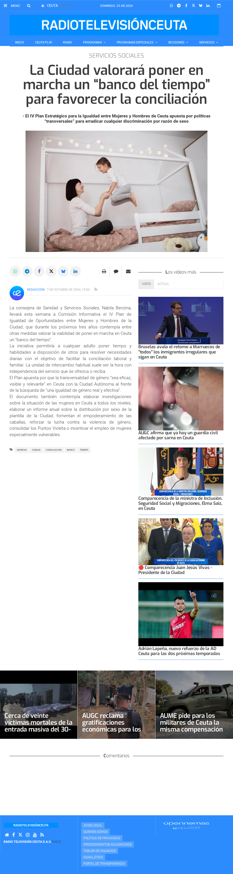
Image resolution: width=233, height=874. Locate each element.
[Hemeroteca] (218, 5)
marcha (22, 450)
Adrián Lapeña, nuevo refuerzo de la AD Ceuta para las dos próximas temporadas (179, 651)
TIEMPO (84, 450)
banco (71, 450)
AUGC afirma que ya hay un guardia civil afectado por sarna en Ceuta (178, 435)
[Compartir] (171, 5)
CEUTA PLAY (43, 42)
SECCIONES (176, 42)
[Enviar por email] (128, 271)
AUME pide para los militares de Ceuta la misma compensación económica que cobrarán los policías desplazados (191, 732)
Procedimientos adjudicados (108, 844)
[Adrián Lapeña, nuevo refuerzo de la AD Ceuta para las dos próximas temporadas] (180, 614)
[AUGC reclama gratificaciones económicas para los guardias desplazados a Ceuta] (116, 705)
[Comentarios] (116, 271)
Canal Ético (93, 857)
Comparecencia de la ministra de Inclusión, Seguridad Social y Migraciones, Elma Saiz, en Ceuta (180, 503)
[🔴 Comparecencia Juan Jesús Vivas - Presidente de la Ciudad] (180, 541)
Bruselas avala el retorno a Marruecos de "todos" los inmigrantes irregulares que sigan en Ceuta (179, 352)
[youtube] (35, 835)
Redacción (36, 289)
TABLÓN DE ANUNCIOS (100, 851)
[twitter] (20, 835)
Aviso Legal (93, 825)
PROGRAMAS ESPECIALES (135, 42)
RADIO (67, 42)
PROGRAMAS (92, 42)
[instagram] (28, 835)
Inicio (19, 42)
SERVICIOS (207, 42)
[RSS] (42, 835)
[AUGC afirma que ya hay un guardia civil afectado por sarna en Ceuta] (180, 399)
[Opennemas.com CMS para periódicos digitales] (186, 825)
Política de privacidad (102, 838)
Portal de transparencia (104, 863)
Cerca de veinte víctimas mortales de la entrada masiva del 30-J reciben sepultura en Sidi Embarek (38, 729)
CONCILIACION (54, 450)
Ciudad (36, 450)
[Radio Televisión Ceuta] (114, 25)
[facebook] (13, 835)
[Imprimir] (104, 271)
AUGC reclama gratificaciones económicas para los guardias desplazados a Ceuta (115, 729)
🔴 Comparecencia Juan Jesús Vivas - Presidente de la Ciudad (175, 570)
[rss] (96, 289)
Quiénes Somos (95, 831)
